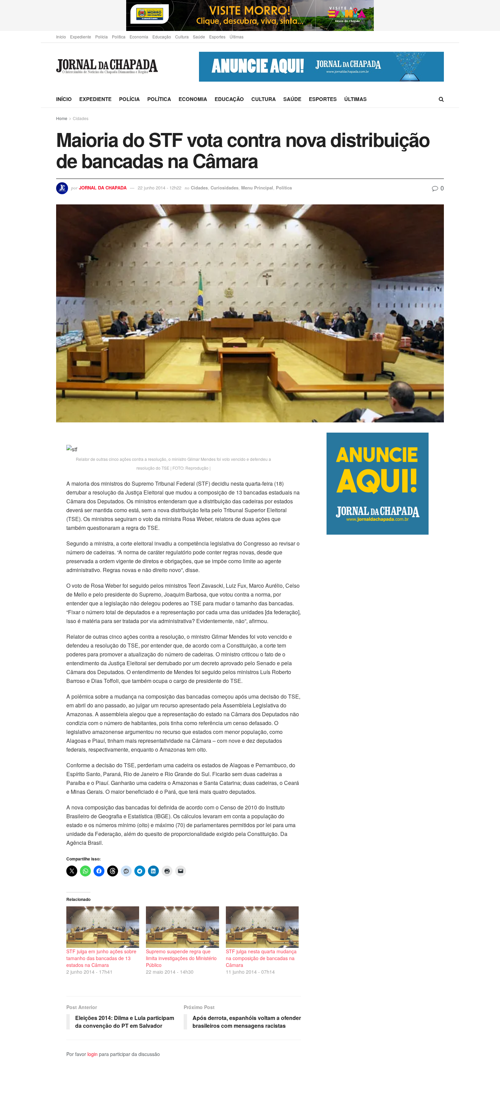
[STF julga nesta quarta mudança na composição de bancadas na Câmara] (262, 927)
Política (119, 36)
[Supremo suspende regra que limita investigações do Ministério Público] (182, 927)
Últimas (237, 36)
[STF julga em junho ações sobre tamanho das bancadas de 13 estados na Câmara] (102, 927)
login (92, 1054)
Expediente (80, 36)
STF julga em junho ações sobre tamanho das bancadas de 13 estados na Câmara (101, 958)
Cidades (80, 118)
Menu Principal (257, 187)
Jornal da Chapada (103, 187)
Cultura (182, 36)
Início (61, 36)
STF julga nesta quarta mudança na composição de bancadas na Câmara (261, 958)
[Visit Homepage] (107, 66)
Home (61, 118)
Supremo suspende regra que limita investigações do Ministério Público (181, 958)
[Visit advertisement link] (250, 15)
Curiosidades (224, 187)
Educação (161, 36)
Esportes (217, 36)
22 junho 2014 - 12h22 (159, 187)
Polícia (101, 36)
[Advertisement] (385, 820)
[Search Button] (441, 98)
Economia (139, 36)
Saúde (199, 36)
